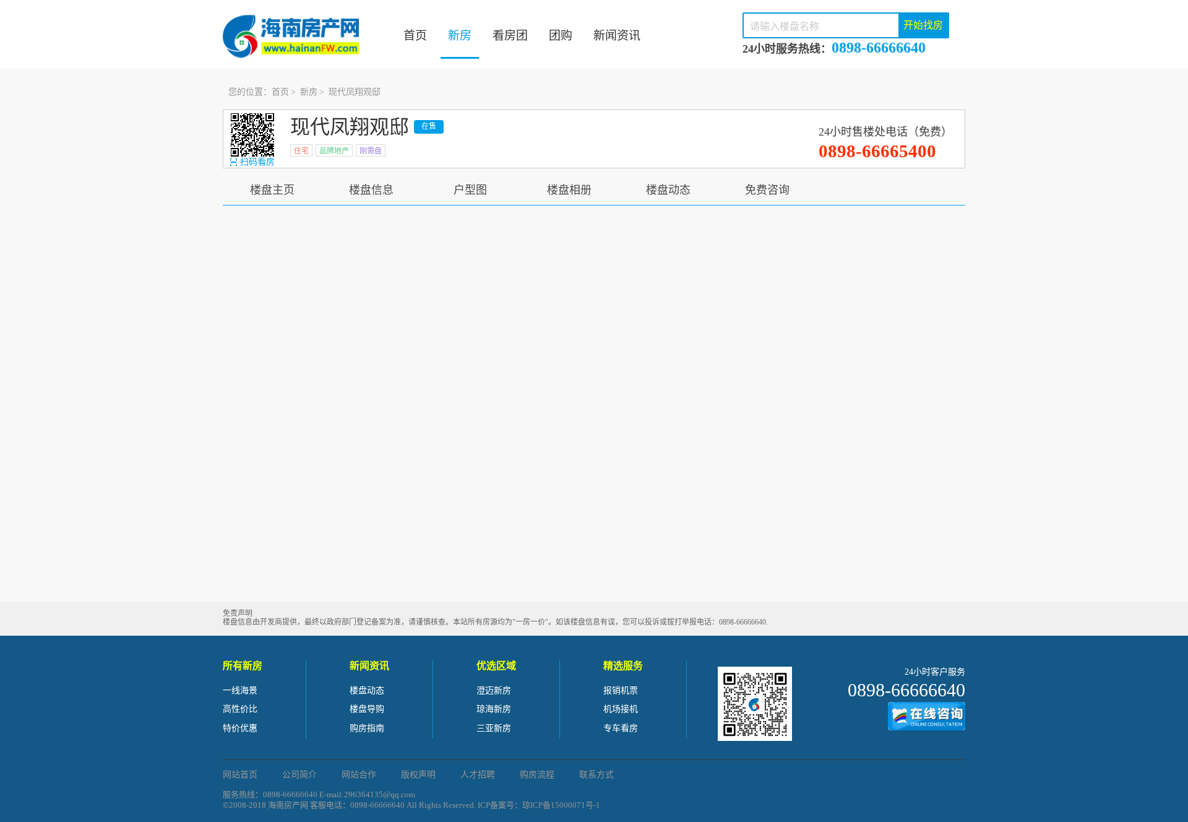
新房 (459, 35)
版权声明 (418, 774)
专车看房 (620, 728)
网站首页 (240, 774)
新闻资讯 (616, 35)
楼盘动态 (668, 190)
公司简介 (299, 774)
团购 (560, 35)
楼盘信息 (371, 190)
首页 (415, 35)
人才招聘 (477, 774)
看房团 (510, 35)
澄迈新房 (493, 690)
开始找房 (923, 25)
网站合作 (359, 774)
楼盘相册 (569, 190)
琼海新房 (493, 709)
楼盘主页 (272, 190)
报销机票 (620, 690)
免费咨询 (767, 190)
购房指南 (367, 728)
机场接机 (620, 709)
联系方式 (596, 774)
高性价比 (240, 709)
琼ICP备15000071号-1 (561, 805)
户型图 (470, 190)
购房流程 (537, 774)
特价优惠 (240, 728)
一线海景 (240, 690)
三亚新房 (493, 728)
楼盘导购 (367, 709)
